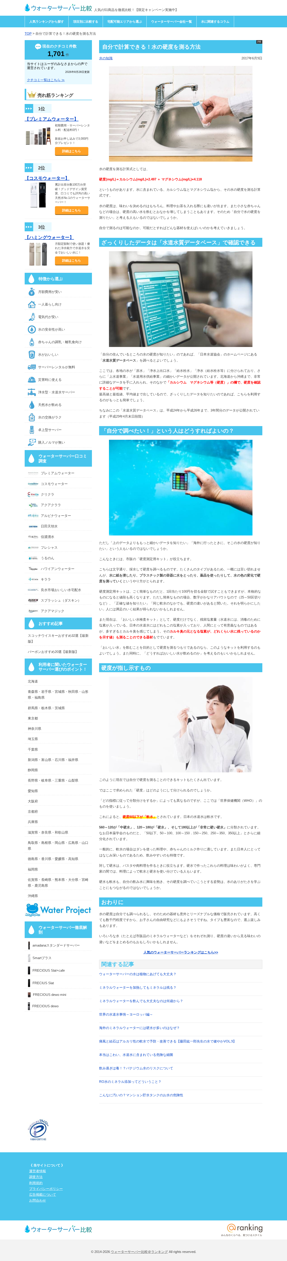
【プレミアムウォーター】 (51, 119)
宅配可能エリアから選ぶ (124, 21)
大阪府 (33, 801)
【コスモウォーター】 (47, 178)
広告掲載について (42, 1194)
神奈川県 (34, 728)
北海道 (33, 681)
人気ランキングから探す (46, 21)
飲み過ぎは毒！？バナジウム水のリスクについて (136, 1068)
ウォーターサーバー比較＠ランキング (139, 1252)
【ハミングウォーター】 (49, 237)
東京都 (33, 718)
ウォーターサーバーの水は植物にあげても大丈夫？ (137, 974)
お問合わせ (37, 1200)
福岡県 (33, 869)
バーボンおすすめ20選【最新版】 (53, 652)
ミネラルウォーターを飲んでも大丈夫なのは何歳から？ (141, 1001)
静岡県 (33, 770)
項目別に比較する (85, 21)
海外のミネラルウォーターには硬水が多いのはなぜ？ (139, 1028)
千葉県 (33, 749)
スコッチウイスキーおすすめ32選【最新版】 (58, 638)
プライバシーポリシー (46, 1189)
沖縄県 (33, 896)
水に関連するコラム (215, 21)
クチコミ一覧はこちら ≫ (46, 80)
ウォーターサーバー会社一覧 (171, 21)
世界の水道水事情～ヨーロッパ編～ (126, 1014)
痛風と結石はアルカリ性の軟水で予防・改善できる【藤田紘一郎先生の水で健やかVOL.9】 (167, 1041)
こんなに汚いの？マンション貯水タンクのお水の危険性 (141, 1095)
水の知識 (106, 58)
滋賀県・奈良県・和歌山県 (48, 832)
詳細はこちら (71, 151)
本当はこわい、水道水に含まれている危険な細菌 (136, 1055)
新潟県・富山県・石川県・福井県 (53, 760)
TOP (28, 33)
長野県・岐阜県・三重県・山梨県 (53, 780)
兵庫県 (33, 822)
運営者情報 (37, 1171)
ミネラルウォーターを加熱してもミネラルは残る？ (137, 987)
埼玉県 (33, 739)
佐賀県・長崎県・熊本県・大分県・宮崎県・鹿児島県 (58, 882)
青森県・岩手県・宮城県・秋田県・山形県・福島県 (58, 694)
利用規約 (36, 1183)
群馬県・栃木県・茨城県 (46, 708)
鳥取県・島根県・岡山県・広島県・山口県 (58, 845)
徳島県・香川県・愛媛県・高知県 (53, 859)
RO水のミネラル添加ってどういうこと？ (130, 1081)
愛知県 (33, 791)
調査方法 (36, 1177)
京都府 (33, 811)
